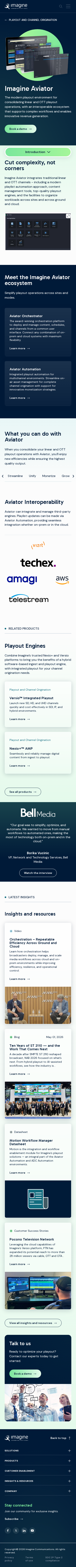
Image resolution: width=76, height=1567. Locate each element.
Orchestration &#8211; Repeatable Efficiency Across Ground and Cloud (38, 973)
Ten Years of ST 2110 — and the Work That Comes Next (38, 1074)
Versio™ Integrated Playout (38, 704)
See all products (20, 792)
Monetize (49, 476)
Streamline (15, 476)
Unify (32, 476)
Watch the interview (38, 873)
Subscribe (12, 1518)
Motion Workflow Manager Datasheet (38, 1171)
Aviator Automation (38, 383)
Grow (66, 476)
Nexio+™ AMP (38, 752)
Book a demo (18, 129)
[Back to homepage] (16, 6)
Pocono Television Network (38, 1266)
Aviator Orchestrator (38, 332)
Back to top (58, 1438)
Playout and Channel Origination (33, 20)
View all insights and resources (30, 1323)
